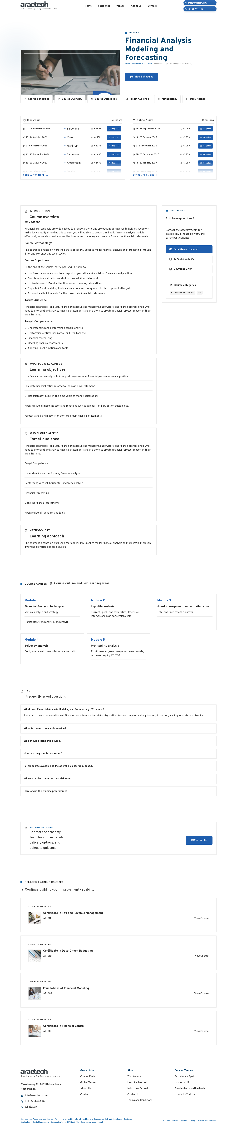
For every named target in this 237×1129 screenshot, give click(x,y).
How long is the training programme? (45, 791)
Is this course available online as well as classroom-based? (58, 766)
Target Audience (139, 99)
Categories (104, 5)
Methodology (169, 99)
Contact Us (200, 840)
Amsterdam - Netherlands (190, 1088)
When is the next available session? (45, 728)
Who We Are (134, 1076)
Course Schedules (38, 99)
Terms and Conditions (139, 1100)
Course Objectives (106, 99)
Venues (120, 5)
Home (88, 5)
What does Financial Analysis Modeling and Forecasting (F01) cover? (64, 709)
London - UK (182, 1082)
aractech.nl (212, 1121)
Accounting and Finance (142, 64)
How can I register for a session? (43, 753)
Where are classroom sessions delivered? (48, 778)
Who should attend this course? (42, 741)
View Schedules (143, 76)
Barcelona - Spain (185, 1076)
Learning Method (137, 1082)
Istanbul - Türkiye (185, 1094)
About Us (136, 5)
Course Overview (72, 99)
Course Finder (88, 1076)
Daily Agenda (198, 99)
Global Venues (88, 1082)
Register (115, 129)
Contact (152, 5)
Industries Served (137, 1088)
